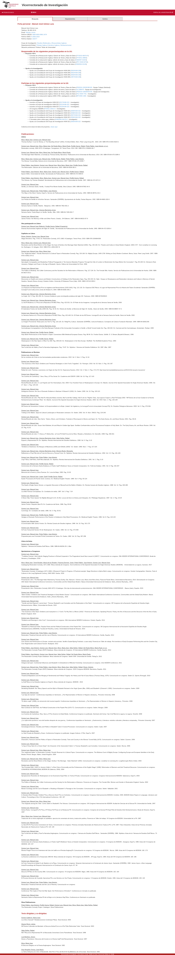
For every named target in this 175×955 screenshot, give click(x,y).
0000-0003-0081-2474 (39, 34)
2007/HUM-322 (76, 115)
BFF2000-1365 (81, 96)
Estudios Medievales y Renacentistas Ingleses (52, 43)
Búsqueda (35, 19)
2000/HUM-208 (76, 75)
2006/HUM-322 (76, 117)
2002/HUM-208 (76, 72)
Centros (105, 19)
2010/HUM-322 (64, 106)
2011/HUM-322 (64, 104)
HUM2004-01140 (80, 64)
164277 (34, 39)
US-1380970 (80, 89)
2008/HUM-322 (76, 113)
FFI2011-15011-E (49, 109)
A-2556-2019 (35, 36)
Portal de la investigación (162, 12)
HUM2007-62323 (80, 60)
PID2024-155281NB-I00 (84, 87)
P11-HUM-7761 (82, 94)
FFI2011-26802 (82, 58)
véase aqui (53, 127)
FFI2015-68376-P (82, 55)
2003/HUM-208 (76, 70)
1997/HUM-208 (76, 77)
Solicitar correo (30, 32)
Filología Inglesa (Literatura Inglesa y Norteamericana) (53, 45)
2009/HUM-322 (76, 111)
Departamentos (70, 19)
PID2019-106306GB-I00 (84, 91)
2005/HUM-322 (76, 121)
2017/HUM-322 (64, 102)
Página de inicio (8, 12)
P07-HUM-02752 (82, 62)
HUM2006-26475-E (61, 119)
